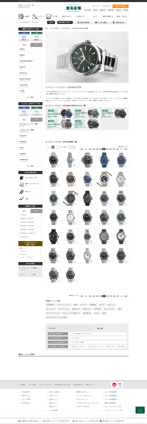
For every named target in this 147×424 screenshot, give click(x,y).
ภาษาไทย (88, 10)
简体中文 (111, 10)
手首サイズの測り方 (83, 406)
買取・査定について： (82, 421)
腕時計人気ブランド (83, 392)
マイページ (97, 6)
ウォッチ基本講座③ (111, 399)
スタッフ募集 (32, 384)
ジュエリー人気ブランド (84, 395)
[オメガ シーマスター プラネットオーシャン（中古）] (87, 124)
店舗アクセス (26, 395)
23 (107, 149)
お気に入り (108, 6)
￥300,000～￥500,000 (27, 229)
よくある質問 (53, 410)
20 (97, 149)
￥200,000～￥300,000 (27, 226)
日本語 (126, 10)
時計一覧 (100, 328)
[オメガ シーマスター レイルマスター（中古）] (60, 124)
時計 (21, 248)
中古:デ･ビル (111, 346)
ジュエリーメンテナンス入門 (113, 410)
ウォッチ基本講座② (111, 395)
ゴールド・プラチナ (26, 257)
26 (117, 149)
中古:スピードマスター (79, 346)
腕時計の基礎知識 (110, 403)
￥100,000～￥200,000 (27, 222)
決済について (53, 395)
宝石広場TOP (26, 392)
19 (93, 149)
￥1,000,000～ (24, 237)
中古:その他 (120, 346)
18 (90, 149)
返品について (53, 403)
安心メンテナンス (82, 399)
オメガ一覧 (75, 338)
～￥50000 (23, 215)
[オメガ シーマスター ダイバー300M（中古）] (60, 113)
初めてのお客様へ (54, 392)
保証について (53, 406)
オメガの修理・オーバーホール (81, 333)
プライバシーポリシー (45, 384)
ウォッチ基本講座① (111, 392)
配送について (53, 399)
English (118, 10)
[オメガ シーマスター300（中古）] (114, 113)
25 (114, 149)
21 (100, 149)
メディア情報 (26, 399)
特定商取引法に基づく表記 (62, 384)
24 (111, 149)
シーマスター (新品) (78, 342)
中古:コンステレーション (96, 346)
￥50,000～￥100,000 (26, 218)
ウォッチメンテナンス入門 (113, 406)
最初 (82, 149)
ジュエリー (23, 251)
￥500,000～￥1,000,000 (27, 233)
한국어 (95, 10)
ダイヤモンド (24, 254)
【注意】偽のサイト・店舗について (83, 384)
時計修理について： (108, 421)
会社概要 (22, 384)
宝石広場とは (26, 403)
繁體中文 (103, 10)
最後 (125, 149)
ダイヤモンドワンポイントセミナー (88, 403)
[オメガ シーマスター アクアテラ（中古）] (87, 113)
